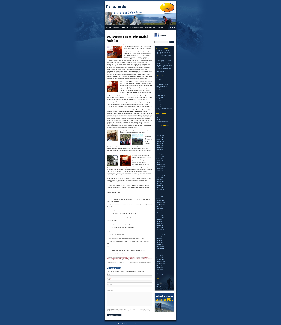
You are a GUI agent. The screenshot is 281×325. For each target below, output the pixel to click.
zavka (117, 259)
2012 (160, 79)
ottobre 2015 (160, 215)
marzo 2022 (160, 162)
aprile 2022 (160, 160)
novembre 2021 (161, 164)
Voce (159, 282)
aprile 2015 (160, 225)
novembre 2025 (161, 137)
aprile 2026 (160, 132)
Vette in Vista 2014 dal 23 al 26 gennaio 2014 (115, 33)
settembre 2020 (161, 175)
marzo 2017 (160, 198)
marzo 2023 (160, 154)
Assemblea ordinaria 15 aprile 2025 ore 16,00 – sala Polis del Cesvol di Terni (164, 70)
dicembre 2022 (160, 156)
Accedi (158, 281)
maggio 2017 (160, 196)
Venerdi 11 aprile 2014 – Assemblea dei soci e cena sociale (141, 33)
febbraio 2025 (160, 141)
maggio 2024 (160, 145)
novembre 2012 (161, 261)
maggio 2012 (160, 269)
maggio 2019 (160, 179)
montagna (145, 258)
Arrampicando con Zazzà (136, 27)
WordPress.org (160, 286)
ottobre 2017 (160, 191)
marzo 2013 (160, 257)
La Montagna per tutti (162, 119)
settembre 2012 (161, 263)
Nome (109, 274)
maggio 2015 (160, 223)
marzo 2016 (160, 210)
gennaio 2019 (160, 181)
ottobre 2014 (160, 233)
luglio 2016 (159, 206)
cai (130, 258)
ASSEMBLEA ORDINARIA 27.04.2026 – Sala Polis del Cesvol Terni (163, 52)
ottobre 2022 (160, 158)
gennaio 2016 (160, 212)
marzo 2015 (160, 227)
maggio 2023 (160, 153)
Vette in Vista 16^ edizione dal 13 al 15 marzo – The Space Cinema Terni (164, 60)
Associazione (115, 27)
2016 (160, 104)
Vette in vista (124, 27)
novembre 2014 (161, 231)
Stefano (108, 27)
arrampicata (109, 258)
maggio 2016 (160, 208)
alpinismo (146, 257)
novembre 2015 (161, 213)
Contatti (160, 27)
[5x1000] (164, 302)
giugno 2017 (160, 194)
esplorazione (134, 258)
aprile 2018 (160, 185)
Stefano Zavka (163, 35)
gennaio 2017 (160, 200)
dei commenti (161, 284)
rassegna (150, 258)
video (114, 259)
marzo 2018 (160, 187)
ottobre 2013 (160, 250)
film (142, 258)
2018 (160, 93)
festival (138, 258)
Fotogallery (160, 83)
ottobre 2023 (160, 151)
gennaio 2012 (160, 273)
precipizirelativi (127, 44)
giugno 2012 (160, 267)
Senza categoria (124, 257)
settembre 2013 (161, 252)
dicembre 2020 (160, 172)
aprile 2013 (160, 255)
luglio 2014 (159, 238)
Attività (158, 81)
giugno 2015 (160, 221)
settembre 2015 (161, 217)
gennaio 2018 (160, 189)
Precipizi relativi (116, 6)
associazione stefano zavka (118, 258)
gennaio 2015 (160, 229)
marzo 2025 (160, 139)
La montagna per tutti (151, 27)
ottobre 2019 (160, 177)
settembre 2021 (161, 166)
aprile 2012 (160, 271)
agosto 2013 (160, 253)
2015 (160, 91)
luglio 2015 (159, 219)
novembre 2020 (161, 174)
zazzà (120, 259)
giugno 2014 (160, 240)
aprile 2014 (160, 244)
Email (109, 279)
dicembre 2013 (160, 248)
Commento (110, 290)
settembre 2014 (161, 234)
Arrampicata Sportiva (163, 84)
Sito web (109, 284)
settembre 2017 (161, 193)
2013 (160, 89)
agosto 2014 (160, 236)
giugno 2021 (160, 170)
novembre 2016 (161, 202)
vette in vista (109, 259)
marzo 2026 (160, 134)
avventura (127, 258)
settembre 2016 (161, 204)
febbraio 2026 (160, 135)
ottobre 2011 (160, 274)
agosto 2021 (160, 168)
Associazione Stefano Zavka (166, 34)
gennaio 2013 (160, 259)
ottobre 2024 (160, 143)
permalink (131, 259)
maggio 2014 (160, 242)
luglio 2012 (159, 265)
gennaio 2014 (160, 246)
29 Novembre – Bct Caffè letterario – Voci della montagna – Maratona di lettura (164, 65)
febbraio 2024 (160, 149)
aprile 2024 (160, 147)
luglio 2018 (159, 183)
